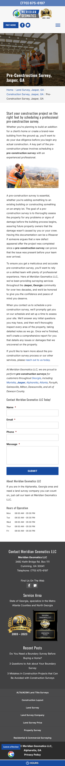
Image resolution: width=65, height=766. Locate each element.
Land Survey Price (32, 722)
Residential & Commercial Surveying (32, 737)
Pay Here (11, 25)
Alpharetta (32, 382)
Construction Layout (32, 700)
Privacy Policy (32, 754)
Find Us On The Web (32, 580)
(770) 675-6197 (32, 3)
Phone (11, 431)
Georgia (36, 378)
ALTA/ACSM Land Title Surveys (32, 692)
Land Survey (32, 707)
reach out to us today (38, 359)
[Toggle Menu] (57, 25)
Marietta (11, 382)
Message (13, 444)
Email (10, 419)
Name (11, 407)
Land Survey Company (32, 715)
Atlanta (44, 382)
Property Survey (32, 730)
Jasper (21, 382)
